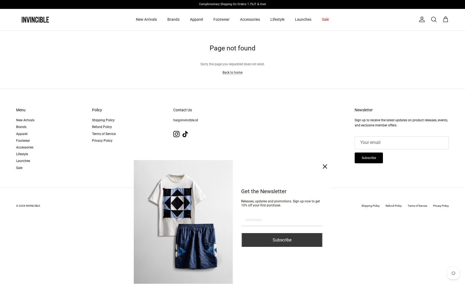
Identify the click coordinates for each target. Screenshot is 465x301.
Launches (303, 19)
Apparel (196, 19)
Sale (325, 19)
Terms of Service (104, 134)
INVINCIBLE (33, 205)
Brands (173, 19)
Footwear (221, 19)
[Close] (325, 166)
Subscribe (369, 158)
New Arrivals (146, 19)
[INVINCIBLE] (35, 19)
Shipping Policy (103, 120)
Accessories (250, 19)
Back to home (232, 72)
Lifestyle (277, 19)
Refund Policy (102, 127)
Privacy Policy (102, 141)
